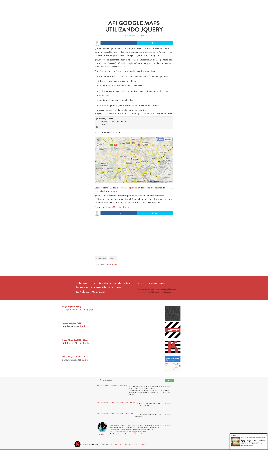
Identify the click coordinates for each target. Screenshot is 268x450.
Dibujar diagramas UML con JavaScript (76, 357)
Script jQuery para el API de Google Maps (112, 385)
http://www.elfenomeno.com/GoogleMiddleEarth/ (128, 432)
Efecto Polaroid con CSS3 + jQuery (75, 340)
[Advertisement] (134, 235)
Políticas (143, 444)
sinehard (102, 434)
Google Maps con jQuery (117, 207)
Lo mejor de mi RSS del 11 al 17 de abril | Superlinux (115, 413)
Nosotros (118, 444)
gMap (115, 55)
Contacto (135, 444)
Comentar (169, 380)
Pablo (143, 36)
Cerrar (266, 435)
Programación (112, 264)
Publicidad (127, 444)
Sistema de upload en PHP (72, 323)
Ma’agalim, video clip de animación (253, 438)
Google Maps (101, 258)
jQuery (112, 258)
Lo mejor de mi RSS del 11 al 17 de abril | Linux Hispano (116, 402)
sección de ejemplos (128, 188)
